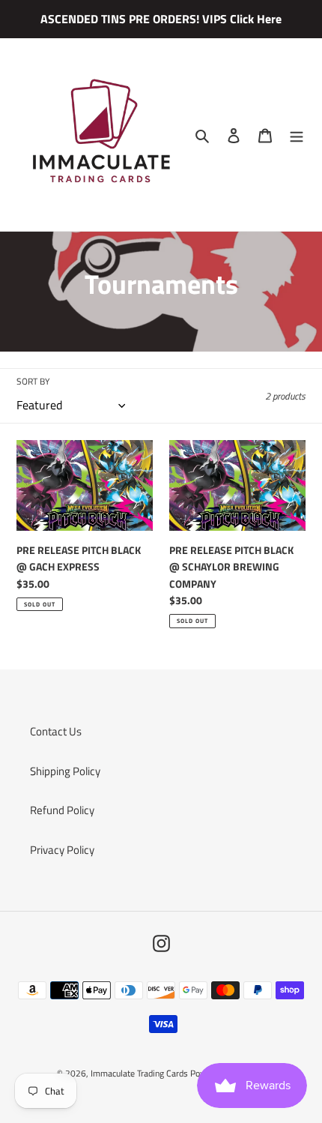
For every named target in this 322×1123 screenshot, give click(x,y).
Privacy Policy (62, 849)
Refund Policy (62, 810)
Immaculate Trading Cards (140, 1073)
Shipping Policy (65, 771)
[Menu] (296, 134)
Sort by (32, 381)
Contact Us (56, 731)
